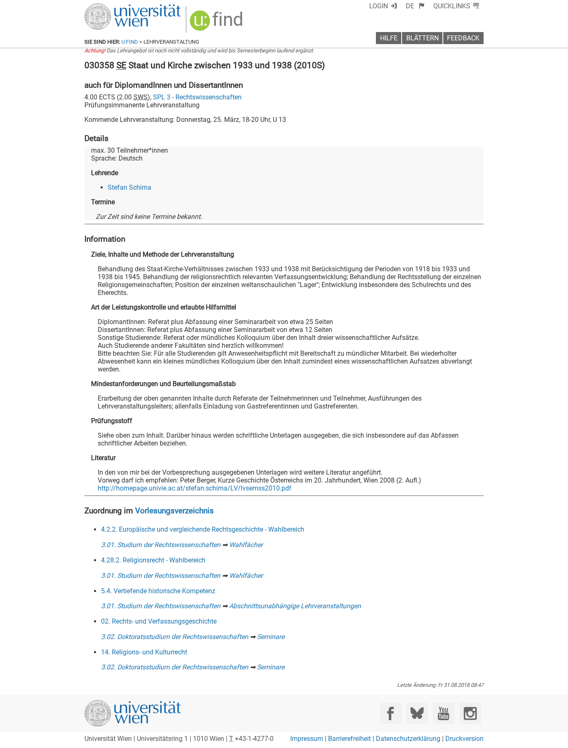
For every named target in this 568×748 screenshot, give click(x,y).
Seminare (270, 637)
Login (378, 6)
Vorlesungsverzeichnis (174, 510)
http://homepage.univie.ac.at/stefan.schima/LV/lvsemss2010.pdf (194, 488)
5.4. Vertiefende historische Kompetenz (158, 591)
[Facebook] (390, 713)
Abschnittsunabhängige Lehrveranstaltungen (295, 606)
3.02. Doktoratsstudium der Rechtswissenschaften (174, 637)
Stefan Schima (129, 187)
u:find (129, 42)
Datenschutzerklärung (408, 739)
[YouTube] (443, 713)
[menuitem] (415, 6)
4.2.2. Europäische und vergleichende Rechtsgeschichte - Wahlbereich (202, 529)
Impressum (306, 739)
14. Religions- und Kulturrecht (144, 652)
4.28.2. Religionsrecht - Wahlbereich (153, 560)
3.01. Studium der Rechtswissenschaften (160, 545)
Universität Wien (113, 7)
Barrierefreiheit (349, 739)
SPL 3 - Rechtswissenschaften (197, 97)
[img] (217, 23)
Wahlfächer (246, 545)
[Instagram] (470, 713)
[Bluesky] (416, 713)
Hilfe (389, 38)
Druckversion (464, 739)
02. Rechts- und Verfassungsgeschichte (159, 621)
